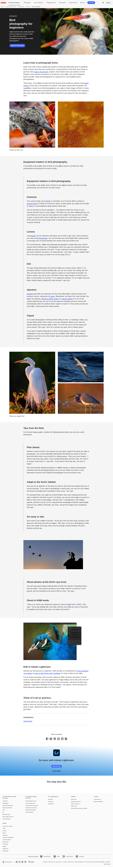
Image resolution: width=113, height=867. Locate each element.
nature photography (41, 72)
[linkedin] (25, 862)
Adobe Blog (5, 851)
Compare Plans (73, 2)
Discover (28, 6)
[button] (103, 2)
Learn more (56, 771)
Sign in (109, 2)
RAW (69, 604)
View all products (6, 819)
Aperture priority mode (50, 299)
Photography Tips (51, 2)
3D (3, 812)
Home (2, 6)
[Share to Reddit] (62, 739)
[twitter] (22, 862)
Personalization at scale (30, 801)
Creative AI (5, 801)
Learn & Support (38, 2)
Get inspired (62, 2)
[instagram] (19, 862)
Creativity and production (31, 807)
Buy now (82, 2)
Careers (4, 830)
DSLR (48, 201)
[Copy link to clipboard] (66, 739)
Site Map (108, 862)
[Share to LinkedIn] (55, 739)
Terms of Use (71, 862)
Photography (27, 2)
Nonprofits (50, 801)
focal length (43, 238)
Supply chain (6, 842)
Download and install (76, 801)
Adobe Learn (74, 806)
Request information (98, 801)
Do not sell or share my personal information (95, 862)
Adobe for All (5, 848)
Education (50, 799)
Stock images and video (8, 816)
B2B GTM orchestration (30, 810)
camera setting (67, 299)
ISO (31, 268)
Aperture (30, 294)
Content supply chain (30, 803)
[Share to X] (51, 739)
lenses (33, 236)
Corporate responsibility (8, 837)
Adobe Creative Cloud (11, 6)
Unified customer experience (31, 805)
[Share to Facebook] (47, 739)
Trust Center (5, 844)
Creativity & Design (14, 2)
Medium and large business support (79, 808)
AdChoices (107, 864)
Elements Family (6, 814)
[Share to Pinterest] (58, 739)
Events (4, 833)
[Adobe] (3, 2)
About (4, 828)
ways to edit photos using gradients (47, 673)
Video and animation (7, 807)
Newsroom (5, 835)
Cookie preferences (79, 862)
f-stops (52, 296)
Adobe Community (75, 803)
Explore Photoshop (17, 45)
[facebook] (16, 862)
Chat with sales (97, 799)
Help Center (74, 799)
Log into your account (7, 826)
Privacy (65, 862)
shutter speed (32, 203)
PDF (4, 810)
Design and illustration (8, 805)
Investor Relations (7, 839)
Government (51, 803)
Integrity (4, 846)
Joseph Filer (27, 721)
